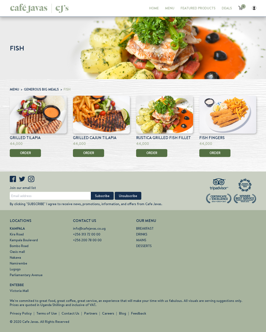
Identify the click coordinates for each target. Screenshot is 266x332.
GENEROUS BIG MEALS (41, 89)
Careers (108, 313)
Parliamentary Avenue (26, 275)
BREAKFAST (145, 228)
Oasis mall (17, 252)
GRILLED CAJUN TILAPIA (94, 138)
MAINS (141, 240)
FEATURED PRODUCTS (198, 8)
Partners (90, 313)
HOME (154, 8)
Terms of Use (46, 313)
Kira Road (17, 234)
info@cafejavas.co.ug (89, 228)
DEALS (227, 8)
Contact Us (70, 313)
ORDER (25, 153)
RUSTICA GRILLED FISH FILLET (163, 138)
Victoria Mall (19, 291)
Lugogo (15, 269)
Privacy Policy (21, 313)
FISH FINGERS (212, 138)
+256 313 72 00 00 (86, 234)
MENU (169, 8)
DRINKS (141, 234)
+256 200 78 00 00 (87, 240)
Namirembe (18, 263)
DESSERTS (144, 246)
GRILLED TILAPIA (25, 138)
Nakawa (15, 257)
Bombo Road (19, 246)
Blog (122, 313)
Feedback (138, 313)
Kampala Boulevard (24, 240)
